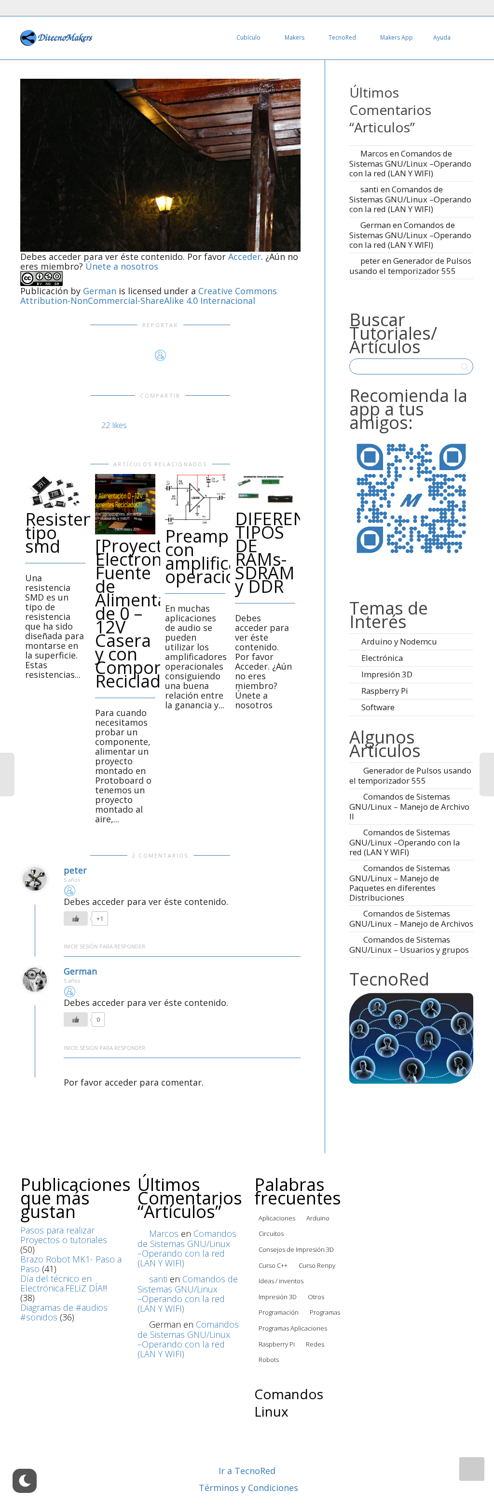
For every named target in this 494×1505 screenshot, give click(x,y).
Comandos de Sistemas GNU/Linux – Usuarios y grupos (409, 944)
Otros (316, 1296)
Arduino (317, 1218)
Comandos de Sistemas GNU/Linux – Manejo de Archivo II (409, 806)
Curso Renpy (317, 1265)
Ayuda (442, 37)
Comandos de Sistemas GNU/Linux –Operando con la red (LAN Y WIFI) (410, 163)
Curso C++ (273, 1265)
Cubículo (249, 37)
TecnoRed (343, 37)
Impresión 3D (386, 674)
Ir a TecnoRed (247, 1470)
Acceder (244, 256)
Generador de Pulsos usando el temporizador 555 (410, 265)
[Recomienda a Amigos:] (411, 497)
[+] (55, 491)
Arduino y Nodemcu (399, 641)
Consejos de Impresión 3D (296, 1249)
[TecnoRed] (411, 1037)
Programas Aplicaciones (293, 1328)
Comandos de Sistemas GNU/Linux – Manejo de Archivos (411, 918)
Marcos (374, 153)
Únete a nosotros (121, 266)
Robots (269, 1359)
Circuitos (271, 1233)
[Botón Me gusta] (76, 918)
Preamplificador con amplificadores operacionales (229, 556)
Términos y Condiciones (248, 1487)
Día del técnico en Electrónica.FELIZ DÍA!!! (63, 1283)
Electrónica (382, 657)
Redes (315, 1344)
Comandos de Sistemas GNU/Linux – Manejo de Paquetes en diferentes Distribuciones (399, 882)
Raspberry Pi (384, 690)
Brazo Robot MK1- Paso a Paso (71, 1264)
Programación (279, 1312)
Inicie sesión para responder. (105, 946)
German (99, 291)
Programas (325, 1312)
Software (378, 707)
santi (369, 189)
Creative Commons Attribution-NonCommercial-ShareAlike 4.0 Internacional (148, 295)
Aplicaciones (277, 1218)
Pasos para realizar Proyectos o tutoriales (63, 1235)
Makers (295, 37)
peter (75, 870)
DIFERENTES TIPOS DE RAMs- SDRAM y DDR (285, 552)
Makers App (396, 37)
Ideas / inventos (281, 1280)
